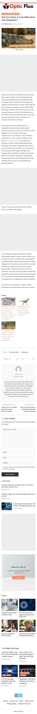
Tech (8, 675)
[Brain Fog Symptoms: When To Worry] (10, 626)
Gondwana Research (13, 140)
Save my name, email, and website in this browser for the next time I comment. (19, 468)
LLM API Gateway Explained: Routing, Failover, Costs (8, 681)
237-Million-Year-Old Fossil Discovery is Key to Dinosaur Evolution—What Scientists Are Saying (8, 311)
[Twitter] (23, 359)
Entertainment (25, 673)
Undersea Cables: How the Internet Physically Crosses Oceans (10, 654)
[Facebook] (17, 359)
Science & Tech (14, 13)
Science (5, 13)
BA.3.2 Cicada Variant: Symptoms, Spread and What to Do (26, 614)
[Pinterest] (28, 359)
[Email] (33, 359)
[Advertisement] (18, 73)
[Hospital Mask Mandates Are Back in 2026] (10, 605)
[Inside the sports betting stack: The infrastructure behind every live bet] (7, 506)
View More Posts (18, 376)
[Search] (33, 6)
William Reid (8, 24)
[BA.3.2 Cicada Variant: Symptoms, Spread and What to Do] (27, 605)
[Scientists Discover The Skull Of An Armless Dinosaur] (24, 302)
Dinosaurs (25, 352)
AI (4, 675)
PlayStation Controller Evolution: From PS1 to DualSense (27, 681)
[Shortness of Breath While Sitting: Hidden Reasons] (27, 626)
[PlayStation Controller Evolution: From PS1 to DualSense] (27, 671)
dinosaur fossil (14, 352)
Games (23, 675)
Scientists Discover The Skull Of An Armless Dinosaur (23, 308)
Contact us (18, 577)
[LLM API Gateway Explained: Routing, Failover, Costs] (10, 671)
